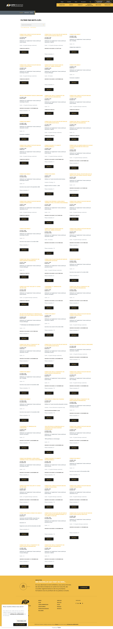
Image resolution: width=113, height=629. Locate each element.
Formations (62, 4)
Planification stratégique (43, 608)
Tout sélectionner (25, 27)
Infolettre (59, 602)
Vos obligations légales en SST (99, 2)
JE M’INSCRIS (84, 587)
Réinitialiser (33, 27)
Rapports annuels (42, 606)
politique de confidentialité (17, 614)
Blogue (62, 1)
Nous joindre (83, 1)
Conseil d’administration (43, 604)
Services (71, 4)
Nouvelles (69, 1)
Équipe (39, 602)
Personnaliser (21, 621)
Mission (39, 600)
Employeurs (98, 4)
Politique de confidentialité (72, 624)
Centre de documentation (89, 5)
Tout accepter (20, 624)
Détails (24, 52)
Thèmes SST (80, 4)
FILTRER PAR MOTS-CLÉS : (31, 20)
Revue (76, 1)
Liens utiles (59, 600)
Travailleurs (107, 4)
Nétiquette (59, 608)
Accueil (21, 12)
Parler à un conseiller (108, 2)
